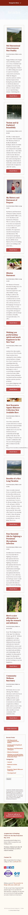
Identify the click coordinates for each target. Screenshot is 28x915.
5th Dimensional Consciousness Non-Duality (13, 48)
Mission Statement (12, 752)
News (9, 767)
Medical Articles (12, 764)
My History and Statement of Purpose (12, 200)
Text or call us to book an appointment (14, 815)
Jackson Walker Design (14, 910)
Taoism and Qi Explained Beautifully (12, 125)
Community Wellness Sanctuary (11, 678)
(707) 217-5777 (17, 861)
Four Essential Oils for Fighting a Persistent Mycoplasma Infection (14, 539)
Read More (13, 96)
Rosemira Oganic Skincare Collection (15, 770)
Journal (9, 762)
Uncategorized (11, 773)
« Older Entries (11, 728)
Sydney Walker (14, 54)
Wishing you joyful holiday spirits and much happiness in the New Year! (13, 337)
